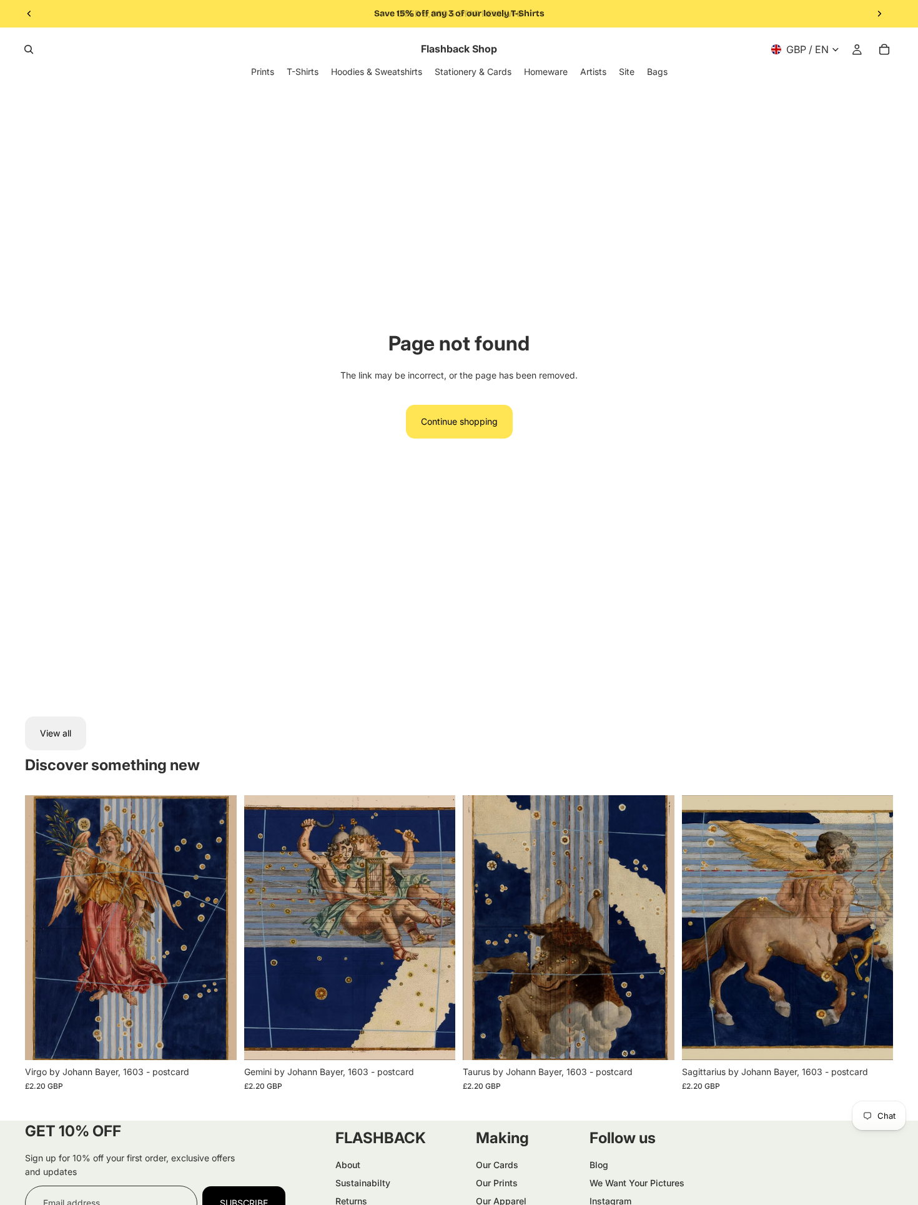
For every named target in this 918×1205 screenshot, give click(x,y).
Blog (599, 1164)
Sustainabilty (362, 1183)
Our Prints (497, 1183)
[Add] (217, 1040)
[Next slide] (879, 13)
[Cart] (884, 49)
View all (55, 733)
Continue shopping (459, 421)
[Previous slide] (29, 13)
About (347, 1164)
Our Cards (497, 1164)
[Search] (28, 49)
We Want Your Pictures (637, 1183)
